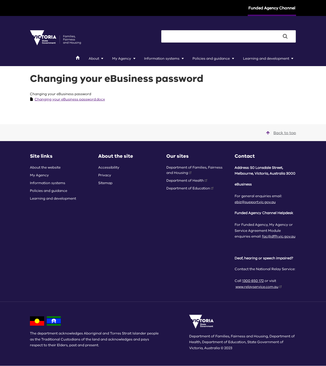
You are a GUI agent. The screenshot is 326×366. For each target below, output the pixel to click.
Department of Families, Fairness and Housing (194, 170)
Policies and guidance (211, 58)
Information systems (161, 58)
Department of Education (188, 188)
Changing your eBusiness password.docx (70, 99)
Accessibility (108, 167)
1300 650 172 (253, 280)
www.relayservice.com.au (257, 286)
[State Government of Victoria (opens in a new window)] (55, 37)
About (94, 58)
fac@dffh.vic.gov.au (278, 236)
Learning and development (266, 58)
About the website (45, 167)
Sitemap (105, 183)
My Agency (121, 58)
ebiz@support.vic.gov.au (255, 202)
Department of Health (185, 180)
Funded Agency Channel (271, 8)
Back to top (284, 133)
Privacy (104, 175)
